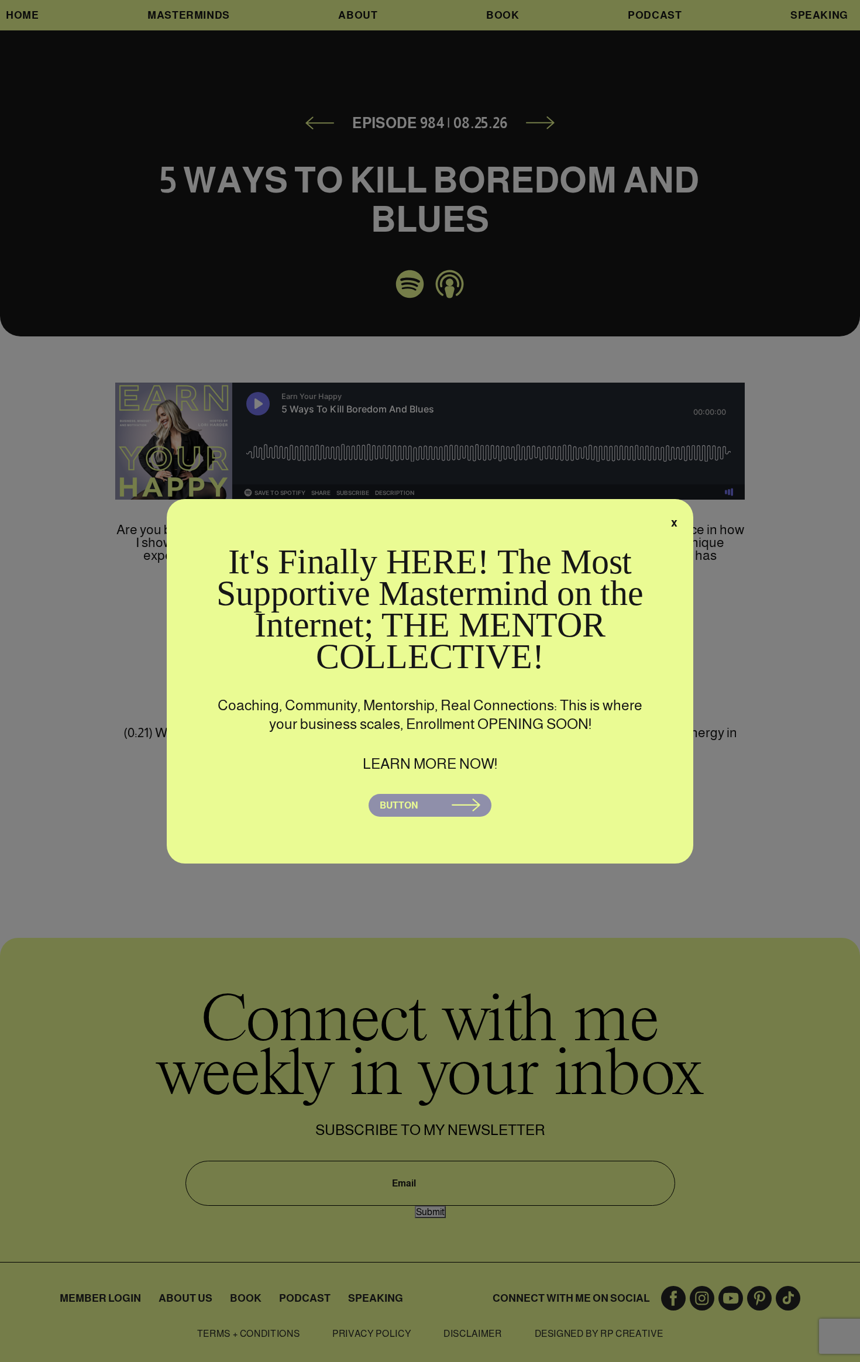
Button (399, 805)
